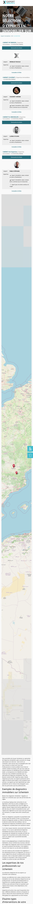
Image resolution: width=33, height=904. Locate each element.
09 (12, 36)
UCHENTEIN (17, 36)
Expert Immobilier (5, 36)
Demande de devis (16, 48)
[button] (16, 473)
